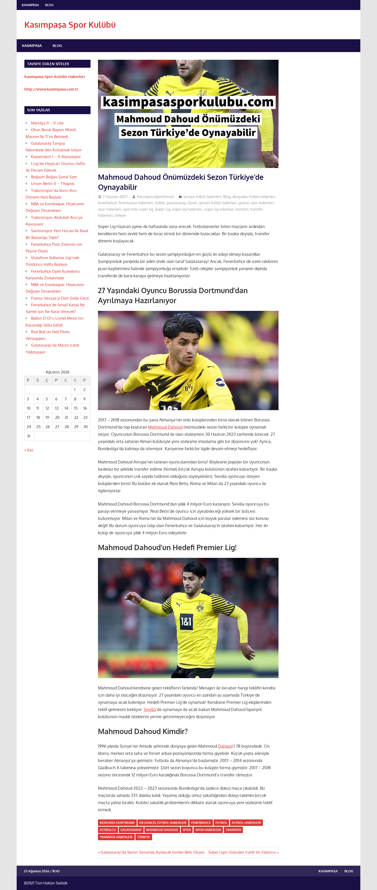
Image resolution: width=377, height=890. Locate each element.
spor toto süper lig (138, 209)
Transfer (233, 830)
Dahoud (225, 746)
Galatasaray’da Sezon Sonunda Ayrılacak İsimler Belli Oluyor (152, 852)
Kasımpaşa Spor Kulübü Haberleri (54, 76)
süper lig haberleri (187, 209)
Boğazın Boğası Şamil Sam (54, 176)
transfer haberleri (116, 837)
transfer (241, 209)
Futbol (221, 823)
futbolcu (108, 830)
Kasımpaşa (30, 5)
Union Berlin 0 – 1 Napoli (53, 183)
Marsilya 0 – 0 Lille (47, 123)
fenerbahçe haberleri (135, 203)
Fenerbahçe (201, 823)
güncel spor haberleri (256, 203)
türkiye (120, 215)
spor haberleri (109, 209)
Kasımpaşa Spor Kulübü (70, 24)
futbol (160, 203)
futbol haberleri (246, 823)
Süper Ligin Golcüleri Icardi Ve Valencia (242, 852)
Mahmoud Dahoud (165, 427)
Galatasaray (131, 830)
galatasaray (176, 203)
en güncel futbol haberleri (162, 823)
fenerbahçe (107, 203)
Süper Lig (162, 209)
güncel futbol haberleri (218, 203)
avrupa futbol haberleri (202, 196)
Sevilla (150, 709)
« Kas (28, 450)
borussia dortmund (117, 823)
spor (187, 830)
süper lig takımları (219, 209)
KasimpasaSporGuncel (155, 196)
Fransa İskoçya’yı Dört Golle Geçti (60, 298)
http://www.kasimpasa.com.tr (51, 89)
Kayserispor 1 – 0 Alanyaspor (56, 156)
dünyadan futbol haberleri (253, 196)
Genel (192, 203)
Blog (49, 5)
